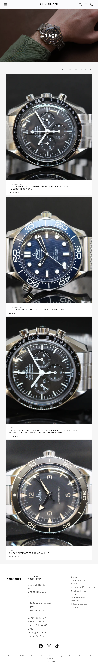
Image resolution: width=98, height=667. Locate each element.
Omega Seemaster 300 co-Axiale (29, 553)
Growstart (51, 661)
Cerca (74, 577)
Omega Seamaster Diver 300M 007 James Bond (37, 310)
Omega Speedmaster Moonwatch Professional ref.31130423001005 (39, 188)
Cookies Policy (78, 591)
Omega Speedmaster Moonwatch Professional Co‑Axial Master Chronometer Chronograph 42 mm (44, 431)
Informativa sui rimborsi (79, 605)
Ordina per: (66, 69)
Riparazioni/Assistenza (83, 587)
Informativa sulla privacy (57, 656)
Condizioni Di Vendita (78, 582)
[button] (5, 4)
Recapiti (50, 658)
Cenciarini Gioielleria (19, 656)
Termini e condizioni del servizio (78, 597)
